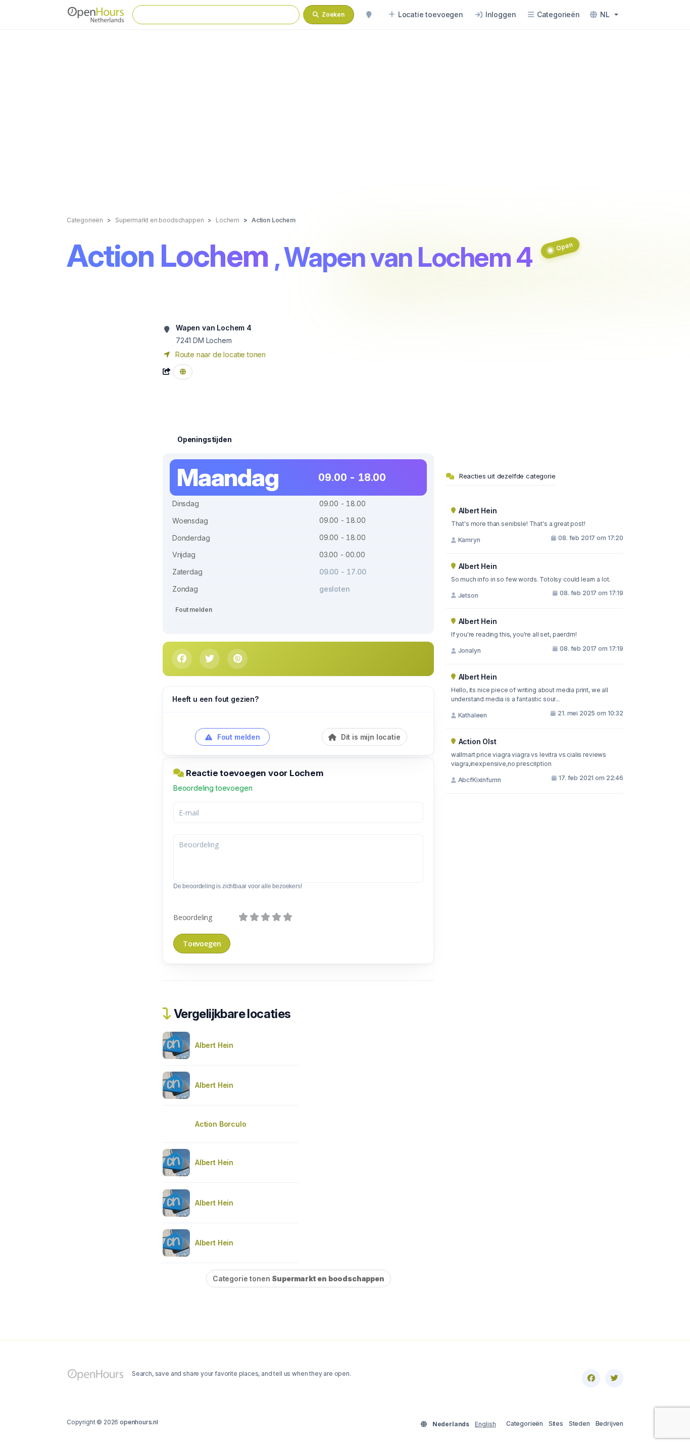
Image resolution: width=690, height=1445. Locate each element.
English (485, 1424)
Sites (556, 1423)
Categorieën (524, 1423)
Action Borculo (221, 1124)
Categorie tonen (298, 1278)
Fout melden (193, 609)
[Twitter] (614, 1378)
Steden (579, 1423)
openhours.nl (139, 1422)
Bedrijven (609, 1423)
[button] (604, 14)
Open (564, 246)
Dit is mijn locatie (370, 737)
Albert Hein (214, 1045)
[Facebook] (591, 1378)
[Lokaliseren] (368, 14)
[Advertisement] (345, 112)
